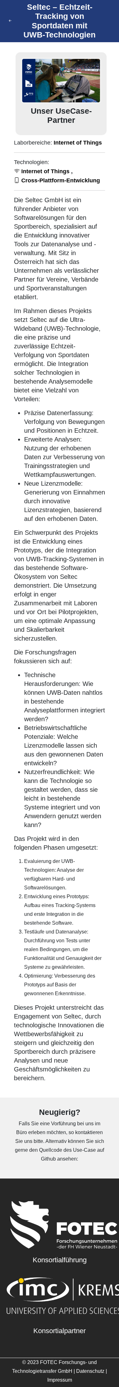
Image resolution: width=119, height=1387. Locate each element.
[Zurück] (11, 21)
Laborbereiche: (58, 143)
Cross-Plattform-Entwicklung (60, 180)
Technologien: (31, 162)
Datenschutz (90, 1371)
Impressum (59, 1380)
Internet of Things (78, 143)
